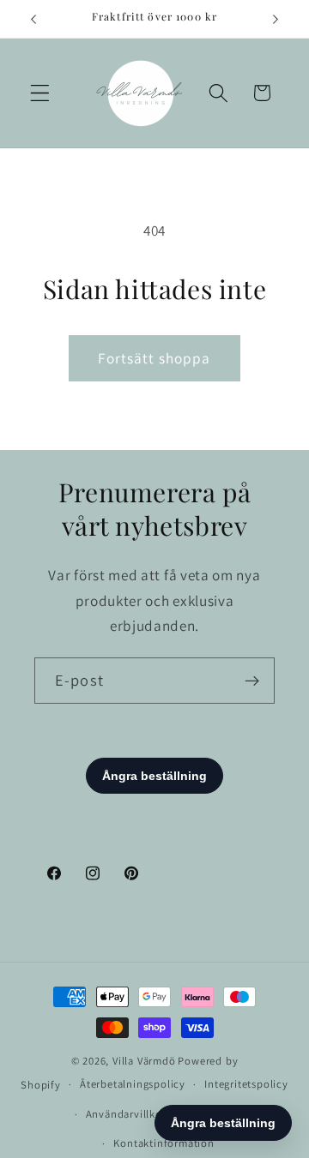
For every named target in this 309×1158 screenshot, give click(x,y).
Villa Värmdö (144, 1060)
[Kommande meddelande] (275, 19)
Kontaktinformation (164, 1143)
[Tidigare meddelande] (33, 19)
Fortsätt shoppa (154, 358)
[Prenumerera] (252, 680)
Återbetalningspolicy (132, 1084)
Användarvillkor (126, 1114)
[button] (40, 93)
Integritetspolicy (246, 1084)
